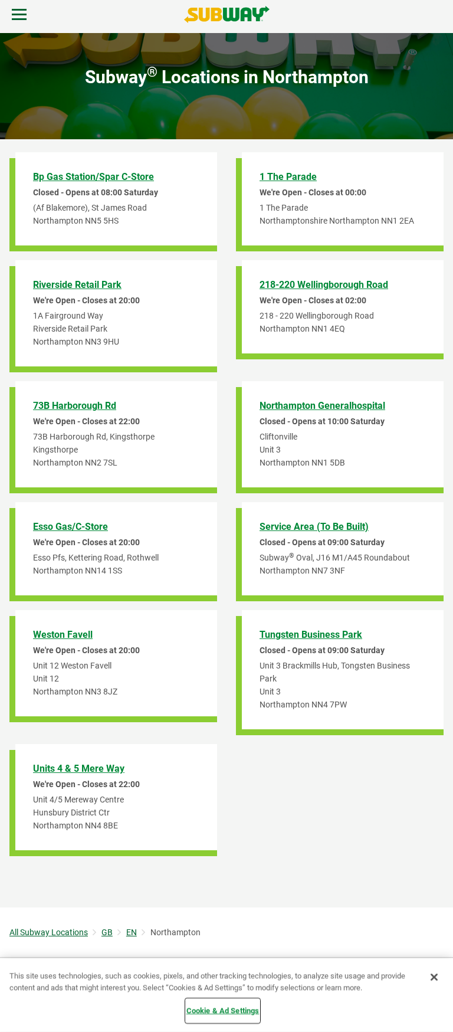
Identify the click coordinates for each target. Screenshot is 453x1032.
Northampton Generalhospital (322, 405)
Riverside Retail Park (77, 284)
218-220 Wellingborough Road (324, 284)
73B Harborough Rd (74, 405)
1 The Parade (288, 176)
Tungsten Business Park (311, 634)
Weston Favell (63, 634)
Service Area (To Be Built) (314, 526)
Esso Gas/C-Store (70, 526)
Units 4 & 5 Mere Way (78, 768)
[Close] (434, 977)
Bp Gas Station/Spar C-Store (93, 176)
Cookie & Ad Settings (223, 1010)
